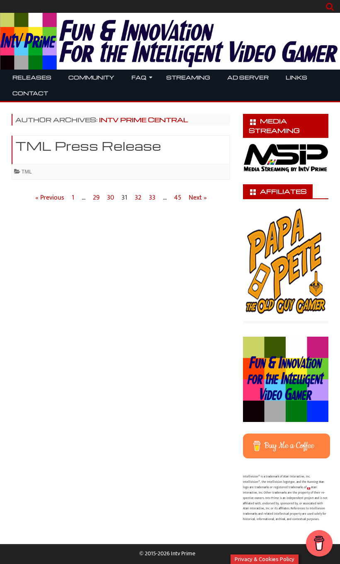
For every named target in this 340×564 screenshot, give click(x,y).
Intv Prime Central (143, 120)
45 (177, 197)
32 (138, 197)
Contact (30, 92)
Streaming (188, 77)
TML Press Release (88, 145)
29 (96, 197)
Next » (198, 197)
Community (91, 77)
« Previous (49, 197)
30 (110, 197)
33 (152, 197)
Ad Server (248, 77)
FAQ (138, 77)
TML (27, 171)
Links (296, 77)
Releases (31, 77)
